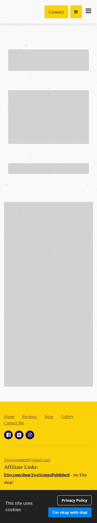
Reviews (29, 416)
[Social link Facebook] (8, 435)
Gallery (67, 416)
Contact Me (14, 423)
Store (48, 416)
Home (9, 416)
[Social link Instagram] (30, 435)
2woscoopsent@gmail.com (27, 459)
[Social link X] (19, 435)
